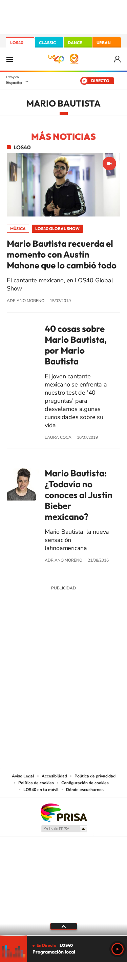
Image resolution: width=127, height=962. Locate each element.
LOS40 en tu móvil (41, 789)
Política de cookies (36, 783)
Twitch (90, 638)
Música (18, 228)
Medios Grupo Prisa (64, 829)
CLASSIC (47, 42)
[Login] (118, 59)
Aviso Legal (23, 776)
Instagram (23, 638)
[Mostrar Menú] (9, 59)
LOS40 (16, 42)
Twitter (63, 638)
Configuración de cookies (85, 783)
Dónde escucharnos (85, 789)
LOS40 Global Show (57, 228)
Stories (104, 638)
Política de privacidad (95, 776)
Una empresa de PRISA (63, 812)
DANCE (75, 42)
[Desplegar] (63, 926)
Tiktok (36, 638)
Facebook (77, 638)
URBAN (104, 42)
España (14, 82)
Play (117, 949)
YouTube (50, 638)
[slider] (63, 935)
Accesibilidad (54, 776)
